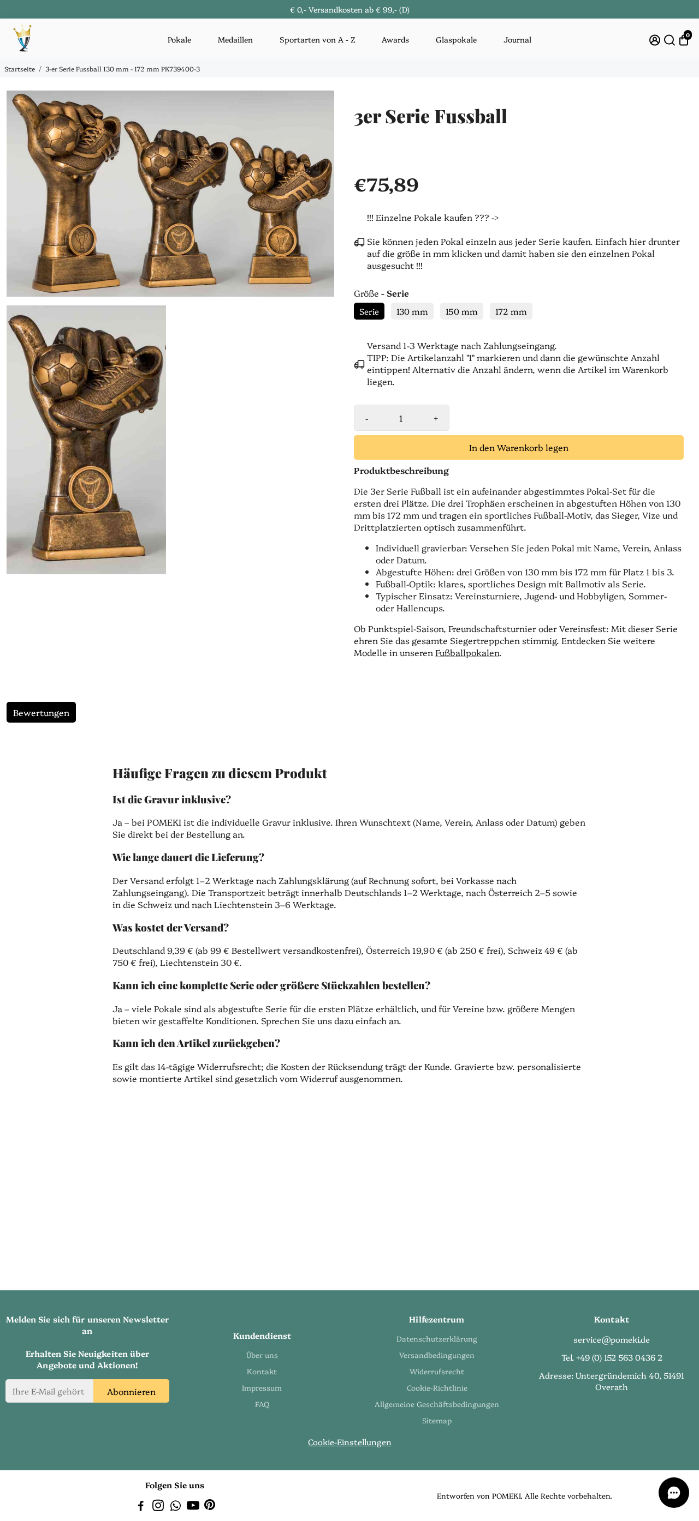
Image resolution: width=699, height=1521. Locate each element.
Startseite (19, 68)
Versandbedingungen (437, 1355)
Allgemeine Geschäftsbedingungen (437, 1404)
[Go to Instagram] (158, 1506)
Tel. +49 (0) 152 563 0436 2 (611, 1357)
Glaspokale (456, 39)
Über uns (262, 1355)
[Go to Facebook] (141, 1506)
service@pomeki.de (611, 1339)
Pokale (179, 39)
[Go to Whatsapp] (175, 1506)
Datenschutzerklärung (436, 1338)
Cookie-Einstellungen (350, 1441)
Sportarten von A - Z (318, 39)
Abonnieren (131, 1391)
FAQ (262, 1404)
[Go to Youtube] (193, 1506)
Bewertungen (41, 712)
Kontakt (262, 1371)
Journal (517, 39)
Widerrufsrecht (437, 1371)
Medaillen (235, 39)
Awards (395, 39)
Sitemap (437, 1420)
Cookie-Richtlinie (437, 1387)
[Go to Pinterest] (209, 1506)
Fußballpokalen (467, 652)
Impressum (262, 1387)
